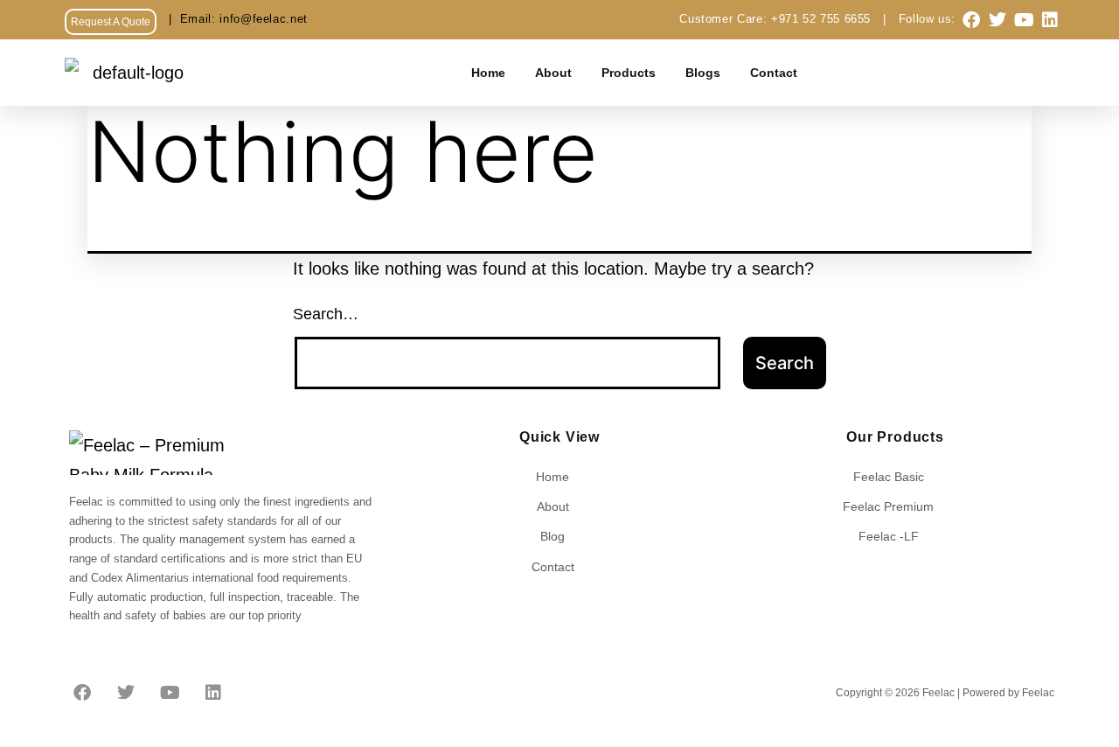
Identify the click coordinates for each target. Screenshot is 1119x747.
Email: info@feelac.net (232, 18)
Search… (325, 314)
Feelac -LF (888, 536)
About (553, 73)
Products (628, 73)
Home (488, 73)
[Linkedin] (1050, 20)
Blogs (702, 73)
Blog (552, 536)
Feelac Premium (888, 506)
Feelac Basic (888, 477)
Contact (773, 73)
